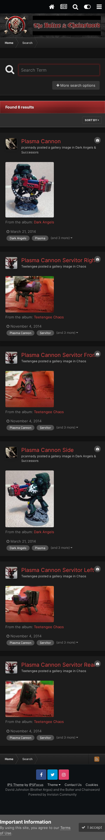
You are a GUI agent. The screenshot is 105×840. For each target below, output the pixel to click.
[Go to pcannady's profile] (11, 144)
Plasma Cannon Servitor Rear (58, 665)
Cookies (92, 785)
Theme (53, 785)
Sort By (91, 120)
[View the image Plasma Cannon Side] (29, 499)
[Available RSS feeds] (96, 759)
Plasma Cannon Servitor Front (59, 355)
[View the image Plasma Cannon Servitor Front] (29, 389)
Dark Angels (44, 222)
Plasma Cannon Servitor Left (57, 570)
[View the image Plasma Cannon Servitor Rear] (29, 699)
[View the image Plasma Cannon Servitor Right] (29, 294)
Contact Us (73, 785)
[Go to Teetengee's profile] (11, 263)
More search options (77, 85)
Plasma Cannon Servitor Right (59, 260)
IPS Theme (15, 785)
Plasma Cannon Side (47, 450)
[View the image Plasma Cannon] (29, 190)
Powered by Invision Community (52, 794)
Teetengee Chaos (49, 317)
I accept (93, 827)
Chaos (81, 266)
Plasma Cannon (41, 141)
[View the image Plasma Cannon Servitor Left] (29, 604)
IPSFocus (36, 785)
